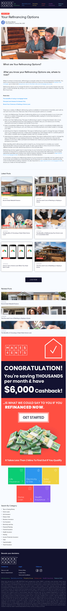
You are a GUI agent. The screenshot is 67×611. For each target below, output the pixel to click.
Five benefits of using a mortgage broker (15, 98)
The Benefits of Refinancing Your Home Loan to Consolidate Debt (49, 234)
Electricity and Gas (26, 4)
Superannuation (7, 542)
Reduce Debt (61, 4)
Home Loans (5, 13)
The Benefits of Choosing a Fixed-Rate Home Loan (16, 234)
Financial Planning (8, 527)
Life (14, 480)
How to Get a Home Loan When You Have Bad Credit (15, 266)
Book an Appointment (7, 572)
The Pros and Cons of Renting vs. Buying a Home (49, 201)
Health (40, 498)
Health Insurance (52, 4)
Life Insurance (17, 4)
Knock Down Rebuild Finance (11, 200)
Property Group (35, 4)
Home (21, 498)
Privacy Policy (22, 570)
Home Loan (43, 4)
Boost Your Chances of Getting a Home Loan (16, 104)
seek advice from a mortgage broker (51, 161)
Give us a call (4, 570)
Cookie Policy (22, 572)
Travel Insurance (7, 544)
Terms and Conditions (24, 575)
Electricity (31, 480)
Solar (47, 480)
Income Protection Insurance (10, 537)
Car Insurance (6, 522)
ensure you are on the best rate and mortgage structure (35, 84)
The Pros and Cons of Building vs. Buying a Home (49, 266)
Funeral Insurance (8, 529)
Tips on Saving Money (9, 509)
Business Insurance (8, 519)
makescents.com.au (6, 603)
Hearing (5, 534)
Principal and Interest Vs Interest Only (14, 101)
